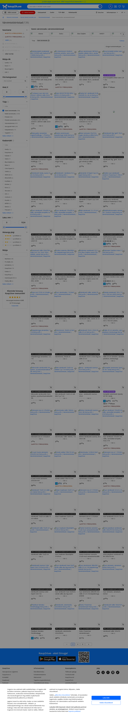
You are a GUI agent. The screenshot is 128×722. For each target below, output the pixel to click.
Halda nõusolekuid (106, 703)
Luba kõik (106, 698)
